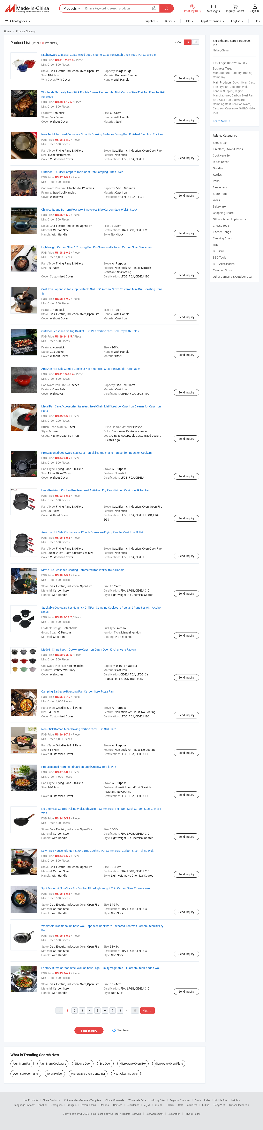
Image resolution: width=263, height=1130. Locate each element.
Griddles (218, 168)
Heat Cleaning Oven (125, 1073)
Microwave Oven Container (88, 1073)
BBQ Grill (218, 251)
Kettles (217, 174)
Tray (215, 245)
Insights (235, 1100)
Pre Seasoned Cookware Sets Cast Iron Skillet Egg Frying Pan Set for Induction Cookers (96, 453)
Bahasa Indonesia (239, 1105)
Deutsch (117, 1105)
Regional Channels (180, 1100)
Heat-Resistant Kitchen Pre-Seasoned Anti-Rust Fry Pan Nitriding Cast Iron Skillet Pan (95, 490)
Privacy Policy (192, 1113)
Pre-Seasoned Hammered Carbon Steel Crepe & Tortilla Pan (78, 767)
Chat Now (123, 1030)
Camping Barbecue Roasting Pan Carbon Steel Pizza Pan (77, 691)
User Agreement (154, 1113)
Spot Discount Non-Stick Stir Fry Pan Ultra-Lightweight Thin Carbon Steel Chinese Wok (95, 888)
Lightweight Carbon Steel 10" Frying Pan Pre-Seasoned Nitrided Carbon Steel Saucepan (96, 247)
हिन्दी (180, 1105)
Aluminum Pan (22, 1063)
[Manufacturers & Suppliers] (26, 8)
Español (42, 1105)
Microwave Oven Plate (169, 1063)
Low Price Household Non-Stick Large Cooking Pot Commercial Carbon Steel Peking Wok (97, 851)
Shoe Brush (220, 143)
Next (147, 1010)
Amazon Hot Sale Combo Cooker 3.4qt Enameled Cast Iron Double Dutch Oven (91, 369)
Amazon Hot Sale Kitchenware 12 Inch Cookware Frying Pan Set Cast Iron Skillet (92, 532)
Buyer (168, 21)
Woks (216, 200)
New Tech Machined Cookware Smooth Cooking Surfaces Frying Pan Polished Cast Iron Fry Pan (102, 134)
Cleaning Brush (222, 238)
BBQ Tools (219, 257)
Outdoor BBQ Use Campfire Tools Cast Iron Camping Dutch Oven (82, 172)
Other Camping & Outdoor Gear (233, 276)
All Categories (18, 21)
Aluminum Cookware (53, 1063)
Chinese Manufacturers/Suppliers (82, 1100)
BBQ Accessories (223, 264)
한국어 (158, 1105)
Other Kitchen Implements (229, 219)
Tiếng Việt (219, 1105)
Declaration (174, 1113)
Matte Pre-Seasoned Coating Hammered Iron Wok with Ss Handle (82, 570)
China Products (51, 1100)
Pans (216, 181)
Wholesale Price (137, 1100)
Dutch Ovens (221, 162)
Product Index (202, 1100)
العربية (147, 1105)
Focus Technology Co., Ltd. (105, 1113)
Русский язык (88, 1105)
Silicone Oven (82, 1063)
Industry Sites (157, 1100)
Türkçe (205, 1105)
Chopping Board (223, 213)
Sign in (254, 11)
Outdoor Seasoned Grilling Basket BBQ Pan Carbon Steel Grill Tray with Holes (90, 331)
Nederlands (133, 1105)
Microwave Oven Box (133, 1063)
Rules (256, 21)
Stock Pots (220, 194)
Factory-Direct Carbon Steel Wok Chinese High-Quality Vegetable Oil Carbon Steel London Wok (100, 968)
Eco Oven (105, 1063)
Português (56, 1105)
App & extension (211, 21)
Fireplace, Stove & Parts (228, 149)
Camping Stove (222, 270)
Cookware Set (222, 155)
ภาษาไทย (192, 1105)
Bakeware (219, 206)
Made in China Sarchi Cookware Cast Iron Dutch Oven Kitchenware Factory (88, 649)
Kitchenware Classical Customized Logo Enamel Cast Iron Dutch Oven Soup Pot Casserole (98, 55)
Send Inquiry (186, 78)
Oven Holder (55, 1073)
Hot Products (30, 1100)
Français (71, 1105)
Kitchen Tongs (222, 232)
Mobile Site (221, 1100)
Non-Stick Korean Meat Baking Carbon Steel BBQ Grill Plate (78, 729)
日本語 (170, 1105)
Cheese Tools (221, 225)
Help (187, 21)
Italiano (104, 1105)
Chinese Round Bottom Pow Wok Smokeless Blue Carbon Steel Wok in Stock (89, 209)
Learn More (222, 121)
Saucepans (220, 187)
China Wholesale (114, 1100)
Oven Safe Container (26, 1073)
